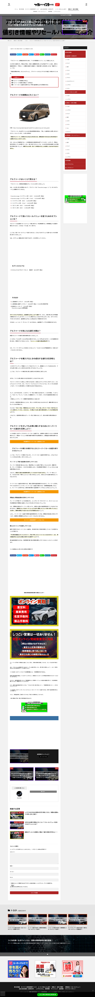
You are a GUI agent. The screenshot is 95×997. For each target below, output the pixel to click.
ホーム (16, 9)
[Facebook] (13, 54)
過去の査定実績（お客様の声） (47, 9)
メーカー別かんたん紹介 (60, 9)
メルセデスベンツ (70, 81)
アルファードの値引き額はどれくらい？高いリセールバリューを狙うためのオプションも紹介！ (47, 40)
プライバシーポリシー (70, 988)
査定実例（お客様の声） (72, 56)
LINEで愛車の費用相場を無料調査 (46, 994)
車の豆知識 (21, 9)
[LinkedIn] (47, 54)
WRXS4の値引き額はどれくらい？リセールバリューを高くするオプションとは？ (41, 823)
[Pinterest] (54, 54)
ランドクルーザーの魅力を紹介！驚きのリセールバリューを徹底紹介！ (77, 928)
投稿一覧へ (43, 791)
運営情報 (61, 988)
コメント (12, 851)
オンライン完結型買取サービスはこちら (34, 520)
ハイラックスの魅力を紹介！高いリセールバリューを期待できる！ (17, 928)
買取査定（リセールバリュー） (40, 11)
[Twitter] (19, 54)
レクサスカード (70, 167)
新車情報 (50, 11)
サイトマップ (54, 988)
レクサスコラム (57, 11)
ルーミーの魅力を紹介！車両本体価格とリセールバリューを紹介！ (37, 928)
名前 (11, 865)
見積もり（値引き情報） (73, 9)
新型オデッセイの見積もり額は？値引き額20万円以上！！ (41, 832)
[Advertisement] (34, 164)
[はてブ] (31, 54)
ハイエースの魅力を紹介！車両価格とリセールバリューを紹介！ (57, 928)
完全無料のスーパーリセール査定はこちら (34, 441)
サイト (11, 877)
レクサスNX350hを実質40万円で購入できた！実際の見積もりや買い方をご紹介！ (41, 813)
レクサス (21, 812)
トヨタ (27, 28)
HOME (10, 40)
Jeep (68, 128)
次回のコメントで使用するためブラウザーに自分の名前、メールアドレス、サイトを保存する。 (32, 883)
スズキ (68, 74)
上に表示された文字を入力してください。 (19, 886)
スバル (68, 88)
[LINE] (42, 54)
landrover (69, 131)
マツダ (68, 70)
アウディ (68, 77)
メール (12, 871)
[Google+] (25, 54)
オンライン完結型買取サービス (32, 9)
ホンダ (22, 832)
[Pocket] (36, 54)
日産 (68, 66)
